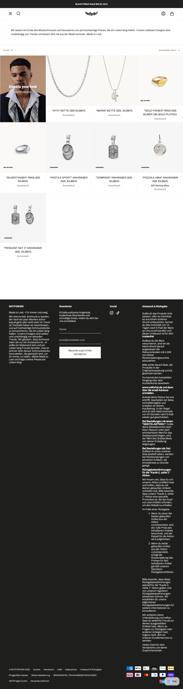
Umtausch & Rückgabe (91, 669)
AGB (59, 669)
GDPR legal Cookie (18, 681)
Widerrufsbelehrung (40, 675)
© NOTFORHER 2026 (19, 669)
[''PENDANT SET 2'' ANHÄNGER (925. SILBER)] (23, 218)
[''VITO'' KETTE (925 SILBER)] (69, 81)
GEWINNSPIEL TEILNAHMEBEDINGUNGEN (75, 675)
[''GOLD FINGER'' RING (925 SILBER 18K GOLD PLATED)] (160, 81)
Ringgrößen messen (18, 675)
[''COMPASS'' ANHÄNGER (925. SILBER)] (114, 147)
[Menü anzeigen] (11, 13)
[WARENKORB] (172, 13)
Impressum (49, 669)
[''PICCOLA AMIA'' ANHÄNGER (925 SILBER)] (160, 147)
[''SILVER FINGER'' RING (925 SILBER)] (23, 147)
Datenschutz (71, 669)
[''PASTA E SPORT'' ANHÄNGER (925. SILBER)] (69, 147)
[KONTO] (163, 13)
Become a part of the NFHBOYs (80, 352)
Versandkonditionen (39, 681)
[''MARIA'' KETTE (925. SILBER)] (114, 81)
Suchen (36, 669)
